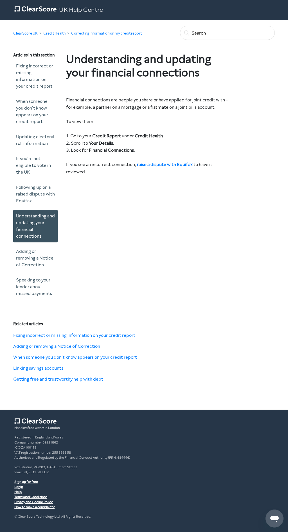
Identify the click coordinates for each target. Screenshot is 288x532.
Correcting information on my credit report (106, 33)
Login (18, 487)
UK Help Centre (81, 9)
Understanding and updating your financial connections (35, 226)
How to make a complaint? (34, 507)
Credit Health (54, 33)
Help (18, 492)
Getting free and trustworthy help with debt (58, 379)
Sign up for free (26, 482)
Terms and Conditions (30, 497)
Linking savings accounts (38, 368)
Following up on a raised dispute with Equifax (35, 194)
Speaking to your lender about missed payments (34, 286)
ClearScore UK (25, 33)
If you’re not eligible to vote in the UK (33, 165)
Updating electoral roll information (35, 140)
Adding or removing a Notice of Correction (34, 258)
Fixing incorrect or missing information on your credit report (34, 76)
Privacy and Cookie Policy (33, 502)
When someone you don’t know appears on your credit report (32, 111)
